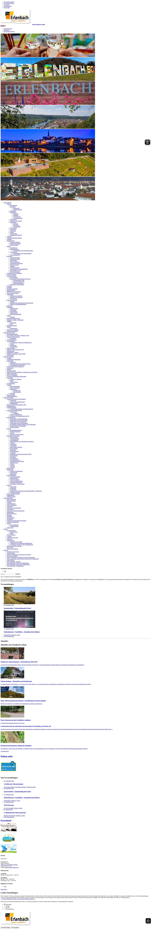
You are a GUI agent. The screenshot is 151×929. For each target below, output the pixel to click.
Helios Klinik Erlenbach (16, 447)
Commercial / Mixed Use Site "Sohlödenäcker (21, 544)
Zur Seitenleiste (7, 6)
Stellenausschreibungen (16, 235)
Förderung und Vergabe (16, 221)
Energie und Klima (11, 276)
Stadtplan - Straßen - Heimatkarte (15, 320)
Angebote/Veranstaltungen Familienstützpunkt (21, 409)
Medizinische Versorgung (13, 436)
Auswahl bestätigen (5, 927)
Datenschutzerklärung (9, 31)
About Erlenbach (11, 534)
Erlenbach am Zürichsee (16, 296)
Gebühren (9, 287)
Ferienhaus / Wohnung (15, 379)
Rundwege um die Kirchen (17, 434)
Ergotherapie (13, 444)
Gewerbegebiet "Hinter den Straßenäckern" (21, 342)
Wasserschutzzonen (15, 272)
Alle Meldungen (5, 751)
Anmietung (13, 362)
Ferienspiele (13, 400)
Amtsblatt (9, 239)
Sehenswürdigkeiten (12, 373)
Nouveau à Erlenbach (12, 556)
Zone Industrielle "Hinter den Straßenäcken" (18, 563)
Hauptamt (15, 223)
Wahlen (9, 327)
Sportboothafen (11, 517)
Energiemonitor (14, 277)
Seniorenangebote (11, 475)
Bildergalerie (13, 474)
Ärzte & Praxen (14, 437)
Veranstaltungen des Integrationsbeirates (23, 250)
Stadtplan (12, 266)
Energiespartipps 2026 (18, 280)
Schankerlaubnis (14, 526)
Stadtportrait (10, 307)
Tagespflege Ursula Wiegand (17, 484)
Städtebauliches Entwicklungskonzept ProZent (21, 303)
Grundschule (13, 486)
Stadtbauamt (16, 208)
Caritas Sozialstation (15, 476)
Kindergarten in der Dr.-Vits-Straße (19, 420)
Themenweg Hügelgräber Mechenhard (16, 376)
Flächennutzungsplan (15, 243)
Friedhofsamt (13, 219)
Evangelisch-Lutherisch (16, 430)
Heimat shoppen (11, 348)
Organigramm (13, 233)
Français (6, 550)
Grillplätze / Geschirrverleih (14, 508)
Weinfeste (12, 393)
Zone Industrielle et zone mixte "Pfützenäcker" (18, 564)
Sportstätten (10, 519)
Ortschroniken (13, 311)
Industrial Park (10, 540)
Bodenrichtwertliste (15, 259)
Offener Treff (13, 411)
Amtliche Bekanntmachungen (14, 238)
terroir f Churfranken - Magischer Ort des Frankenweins (21, 557)
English (6, 529)
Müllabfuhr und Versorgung (14, 291)
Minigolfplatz (10, 512)
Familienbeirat (13, 247)
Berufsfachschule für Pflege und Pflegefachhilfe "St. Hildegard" (26, 491)
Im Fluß (12, 344)
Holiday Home (13, 532)
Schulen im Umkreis (15, 492)
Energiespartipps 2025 (18, 281)
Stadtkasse (15, 215)
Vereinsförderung (14, 525)
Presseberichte (13, 472)
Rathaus (9, 204)
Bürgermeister (13, 205)
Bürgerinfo (9, 256)
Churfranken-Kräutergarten (13, 359)
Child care (9, 539)
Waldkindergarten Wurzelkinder (18, 426)
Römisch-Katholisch (15, 431)
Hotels (11, 380)
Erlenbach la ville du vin (13, 551)
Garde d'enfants (11, 553)
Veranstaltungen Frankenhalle (17, 365)
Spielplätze (9, 516)
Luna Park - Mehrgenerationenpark (15, 510)
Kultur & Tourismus (9, 356)
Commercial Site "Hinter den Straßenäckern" (21, 543)
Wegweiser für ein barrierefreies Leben (16, 404)
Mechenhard (13, 322)
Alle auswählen (15, 927)
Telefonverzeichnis (14, 267)
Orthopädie (13, 457)
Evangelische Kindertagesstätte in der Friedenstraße (23, 424)
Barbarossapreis (14, 308)
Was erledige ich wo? (15, 270)
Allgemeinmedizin (14, 438)
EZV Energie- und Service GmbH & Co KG (18, 335)
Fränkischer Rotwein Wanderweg (15, 366)
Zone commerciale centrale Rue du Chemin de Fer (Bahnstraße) (23, 558)
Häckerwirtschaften (15, 386)
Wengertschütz (17, 390)
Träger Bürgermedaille (15, 314)
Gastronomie (10, 368)
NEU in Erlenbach (14, 262)
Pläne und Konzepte (12, 300)
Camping (9, 358)
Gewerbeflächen (11, 341)
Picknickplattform (11, 370)
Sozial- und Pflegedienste (16, 481)
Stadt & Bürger (7, 202)
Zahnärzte (12, 467)
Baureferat (12, 206)
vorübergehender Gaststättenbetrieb (19, 269)
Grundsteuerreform (18, 218)
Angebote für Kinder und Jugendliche (16, 399)
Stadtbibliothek (14, 403)
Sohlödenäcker (13, 346)
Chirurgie (12, 443)
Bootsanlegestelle (11, 501)
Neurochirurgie (14, 455)
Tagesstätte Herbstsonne (16, 482)
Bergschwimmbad (11, 499)
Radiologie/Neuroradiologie (17, 461)
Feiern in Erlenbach (12, 505)
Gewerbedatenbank (12, 339)
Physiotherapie (13, 458)
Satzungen (9, 305)
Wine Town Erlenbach (12, 549)
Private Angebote (14, 427)
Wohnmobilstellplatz (12, 396)
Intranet (12, 232)
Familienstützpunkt (11, 407)
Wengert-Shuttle (11, 395)
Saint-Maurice (13, 298)
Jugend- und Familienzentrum (17, 402)
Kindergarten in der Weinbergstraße (19, 423)
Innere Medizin (14, 448)
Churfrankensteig (11, 503)
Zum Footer (7, 7)
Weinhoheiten (13, 389)
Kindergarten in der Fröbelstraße (18, 421)
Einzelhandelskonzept (12, 334)
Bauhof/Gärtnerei (17, 209)
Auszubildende (17, 226)
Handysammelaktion (18, 283)
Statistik (8, 906)
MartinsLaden (10, 468)
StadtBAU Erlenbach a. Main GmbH (16, 354)
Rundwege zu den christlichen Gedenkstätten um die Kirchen (22, 372)
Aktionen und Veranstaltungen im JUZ (19, 416)
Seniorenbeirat (13, 252)
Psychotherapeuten (14, 460)
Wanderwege (10, 527)
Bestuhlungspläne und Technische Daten (20, 363)
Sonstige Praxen (14, 462)
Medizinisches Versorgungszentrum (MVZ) (21, 454)
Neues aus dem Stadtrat (13, 293)
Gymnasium (13, 489)
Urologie (12, 465)
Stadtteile (9, 321)
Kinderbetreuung (11, 417)
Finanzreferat (13, 212)
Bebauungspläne (14, 245)
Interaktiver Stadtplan (12, 288)
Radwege (9, 515)
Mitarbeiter (16, 413)
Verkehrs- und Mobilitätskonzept (18, 304)
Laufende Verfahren (15, 242)
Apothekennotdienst (15, 257)
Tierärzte (12, 464)
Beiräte (8, 246)
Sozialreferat (13, 229)
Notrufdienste (13, 260)
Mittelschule (13, 488)
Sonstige (12, 433)
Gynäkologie (13, 445)
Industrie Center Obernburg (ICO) (15, 349)
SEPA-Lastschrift (14, 264)
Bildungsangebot (11, 406)
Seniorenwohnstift (14, 479)
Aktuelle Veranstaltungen (16, 471)
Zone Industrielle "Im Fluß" (14, 561)
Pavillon (9, 369)
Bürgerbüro (13, 211)
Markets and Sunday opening (14, 546)
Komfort (8, 907)
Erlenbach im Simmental (16, 297)
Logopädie (12, 452)
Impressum (6, 30)
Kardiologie (13, 450)
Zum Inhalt (6, 4)
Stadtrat (9, 315)
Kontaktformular (8, 28)
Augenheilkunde (14, 440)
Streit (11, 324)
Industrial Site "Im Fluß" (16, 542)
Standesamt (13, 231)
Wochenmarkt (10, 355)
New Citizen (10, 547)
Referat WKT (13, 228)
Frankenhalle (10, 361)
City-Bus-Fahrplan (11, 274)
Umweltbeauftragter (15, 255)
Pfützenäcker (13, 345)
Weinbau (9, 385)
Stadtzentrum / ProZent (12, 352)
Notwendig (8, 904)
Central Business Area (12, 537)
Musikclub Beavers (12, 513)
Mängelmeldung (11, 290)
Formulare (9, 286)
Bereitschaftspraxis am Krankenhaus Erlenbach (22, 441)
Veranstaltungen (11, 383)
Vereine (9, 523)
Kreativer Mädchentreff (16, 414)
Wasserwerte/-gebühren (13, 329)
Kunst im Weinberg (15, 387)
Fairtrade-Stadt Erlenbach (13, 337)
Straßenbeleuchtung (12, 325)
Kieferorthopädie (14, 451)
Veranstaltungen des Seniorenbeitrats (22, 253)
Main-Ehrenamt (14, 478)
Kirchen (9, 428)
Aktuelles (9, 236)
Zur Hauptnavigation (9, 2)
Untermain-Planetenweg (13, 522)
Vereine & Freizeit (8, 498)
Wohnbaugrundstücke (12, 331)
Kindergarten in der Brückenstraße (18, 419)
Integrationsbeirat (14, 249)
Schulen (9, 485)
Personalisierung (10, 909)
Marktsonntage (10, 351)
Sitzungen (12, 317)
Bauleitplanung (10, 240)
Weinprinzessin (17, 392)
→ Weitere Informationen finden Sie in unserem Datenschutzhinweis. (18, 899)
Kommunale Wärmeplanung (17, 284)
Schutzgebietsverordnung (16, 263)
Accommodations (11, 530)
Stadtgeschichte (14, 313)
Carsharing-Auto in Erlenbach (14, 273)
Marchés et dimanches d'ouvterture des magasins (19, 554)
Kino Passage (10, 509)
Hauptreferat (13, 222)
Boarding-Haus (14, 382)
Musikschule (10, 469)
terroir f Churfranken (12, 375)
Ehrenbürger (13, 310)
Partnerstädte (10, 294)
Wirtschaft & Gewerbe (9, 332)
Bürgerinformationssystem (13, 318)
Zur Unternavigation (9, 3)
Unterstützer (13, 338)
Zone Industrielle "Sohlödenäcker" (15, 566)
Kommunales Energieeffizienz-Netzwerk (20, 279)
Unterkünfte (10, 378)
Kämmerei (15, 214)
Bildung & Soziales (8, 397)
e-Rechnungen (16, 216)
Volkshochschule (11, 496)
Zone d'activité (10, 560)
